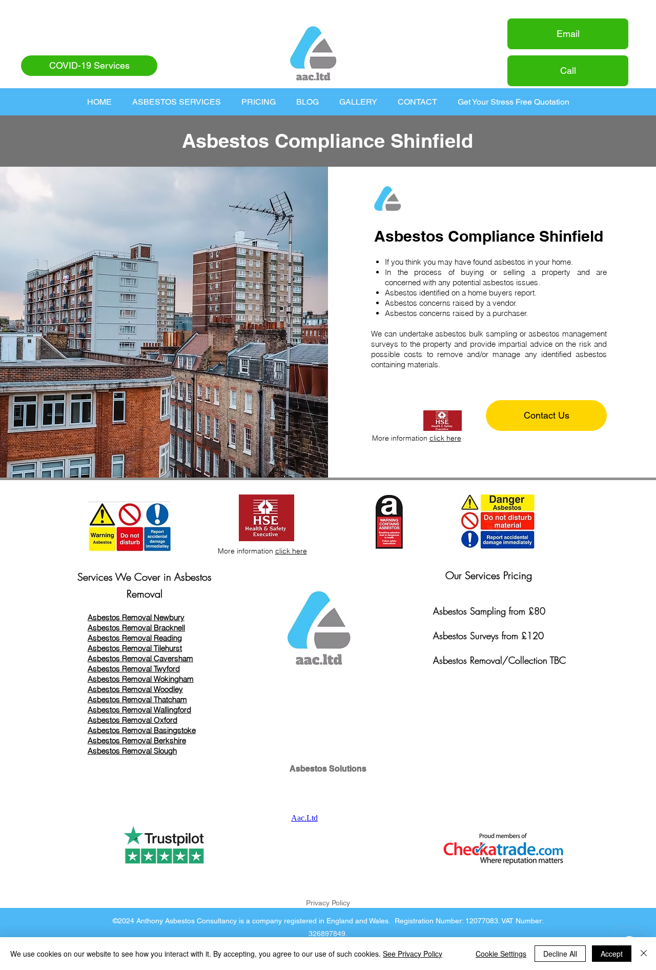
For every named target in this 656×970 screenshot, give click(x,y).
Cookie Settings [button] (501, 953)
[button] (176, 101)
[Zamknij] (644, 953)
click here (445, 438)
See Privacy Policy (412, 953)
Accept (612, 953)
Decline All (560, 953)
